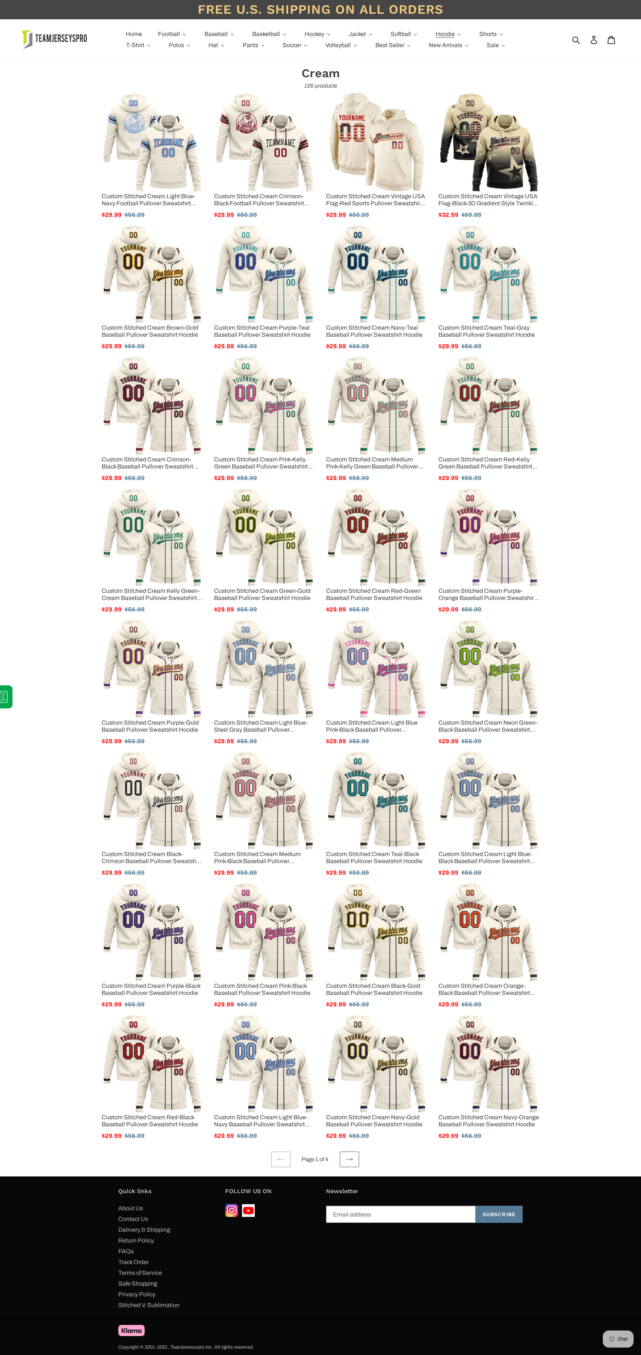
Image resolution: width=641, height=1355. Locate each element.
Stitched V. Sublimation (149, 1305)
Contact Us (133, 1219)
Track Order (133, 1262)
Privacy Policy (136, 1294)
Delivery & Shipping (144, 1230)
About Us (130, 1208)
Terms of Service (140, 1273)
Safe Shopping (137, 1283)
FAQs (126, 1251)
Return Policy (136, 1240)
